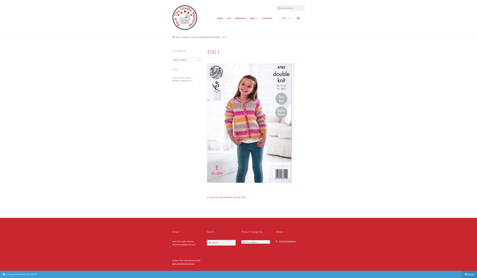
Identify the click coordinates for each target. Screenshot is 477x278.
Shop (252, 18)
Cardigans (185, 37)
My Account (240, 18)
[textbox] (187, 59)
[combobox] (186, 59)
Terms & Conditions (287, 241)
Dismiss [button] (471, 274)
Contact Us (267, 18)
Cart (229, 18)
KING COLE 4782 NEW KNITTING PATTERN (205, 37)
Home (220, 18)
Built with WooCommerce (183, 263)
